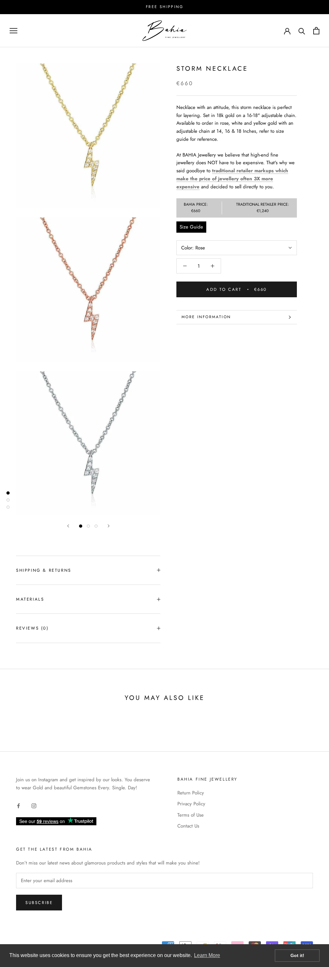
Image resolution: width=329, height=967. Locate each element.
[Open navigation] (13, 30)
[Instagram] (33, 805)
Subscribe (39, 903)
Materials (30, 599)
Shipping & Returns (43, 570)
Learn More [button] (207, 955)
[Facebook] (18, 805)
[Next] (109, 525)
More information (206, 317)
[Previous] (68, 525)
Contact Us (188, 825)
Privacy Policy (191, 803)
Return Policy (190, 792)
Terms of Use (190, 815)
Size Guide (191, 226)
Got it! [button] (297, 955)
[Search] (301, 30)
